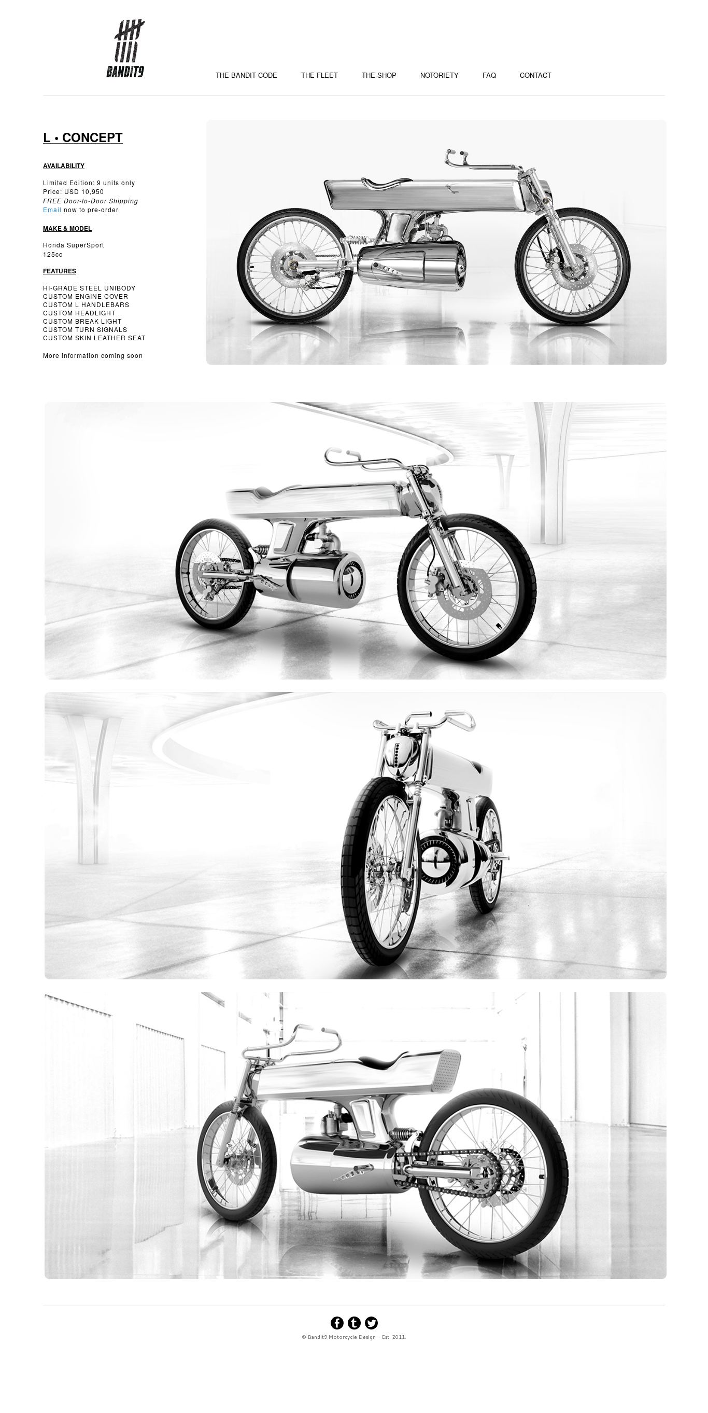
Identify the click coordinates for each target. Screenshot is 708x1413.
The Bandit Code (246, 75)
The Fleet (319, 75)
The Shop (379, 75)
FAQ (489, 75)
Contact (535, 75)
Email (52, 209)
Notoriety (439, 75)
